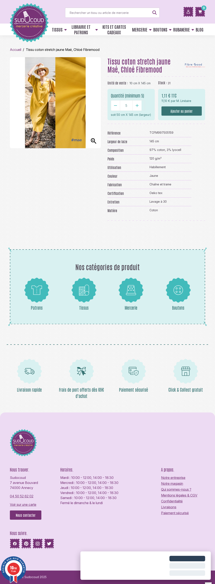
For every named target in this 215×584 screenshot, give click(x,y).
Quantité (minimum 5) (127, 95)
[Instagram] (38, 544)
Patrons (37, 307)
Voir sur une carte (23, 504)
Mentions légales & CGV (179, 495)
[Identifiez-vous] (188, 12)
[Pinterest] (26, 544)
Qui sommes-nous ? (176, 489)
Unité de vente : (118, 83)
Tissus (84, 307)
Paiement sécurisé (175, 513)
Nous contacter (25, 515)
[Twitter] (49, 544)
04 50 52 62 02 (21, 496)
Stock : (162, 83)
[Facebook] (15, 544)
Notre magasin (172, 483)
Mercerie (131, 307)
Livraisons (168, 507)
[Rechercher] (154, 13)
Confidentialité (172, 501)
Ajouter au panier (181, 111)
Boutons (178, 307)
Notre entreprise (173, 478)
